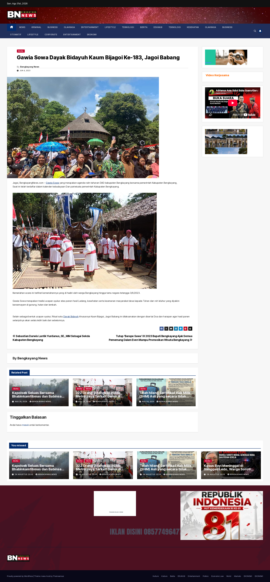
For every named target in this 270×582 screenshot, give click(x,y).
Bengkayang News (29, 67)
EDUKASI (158, 27)
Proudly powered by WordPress (20, 576)
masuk (25, 425)
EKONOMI (92, 34)
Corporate (51, 34)
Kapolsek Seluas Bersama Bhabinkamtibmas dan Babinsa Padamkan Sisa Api (37, 396)
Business (53, 27)
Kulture (156, 576)
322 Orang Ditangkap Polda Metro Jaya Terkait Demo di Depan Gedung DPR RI (98, 396)
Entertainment (90, 27)
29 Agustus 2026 (24, 474)
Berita (143, 27)
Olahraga (69, 27)
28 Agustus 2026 (88, 474)
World (88, 389)
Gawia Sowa (52, 182)
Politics (205, 576)
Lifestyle (110, 27)
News (22, 27)
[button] (255, 31)
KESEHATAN (193, 27)
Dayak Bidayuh (71, 316)
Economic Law (217, 576)
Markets (237, 576)
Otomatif (15, 34)
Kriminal (36, 27)
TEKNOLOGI (128, 27)
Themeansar (58, 576)
